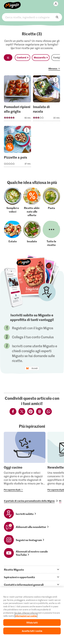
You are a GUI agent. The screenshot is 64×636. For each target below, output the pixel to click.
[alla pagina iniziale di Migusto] (12, 3)
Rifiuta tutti (32, 622)
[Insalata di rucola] (46, 99)
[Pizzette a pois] (17, 147)
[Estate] (12, 234)
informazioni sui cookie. (26, 615)
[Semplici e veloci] (12, 202)
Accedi (35, 368)
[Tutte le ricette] (51, 234)
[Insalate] (32, 234)
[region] (32, 611)
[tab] (32, 569)
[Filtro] (8, 57)
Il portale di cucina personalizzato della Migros (29, 501)
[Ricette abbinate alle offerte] (32, 202)
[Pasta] (51, 202)
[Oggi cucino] (24, 462)
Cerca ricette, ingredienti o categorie (32, 17)
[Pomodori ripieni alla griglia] (17, 99)
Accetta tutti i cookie (32, 630)
